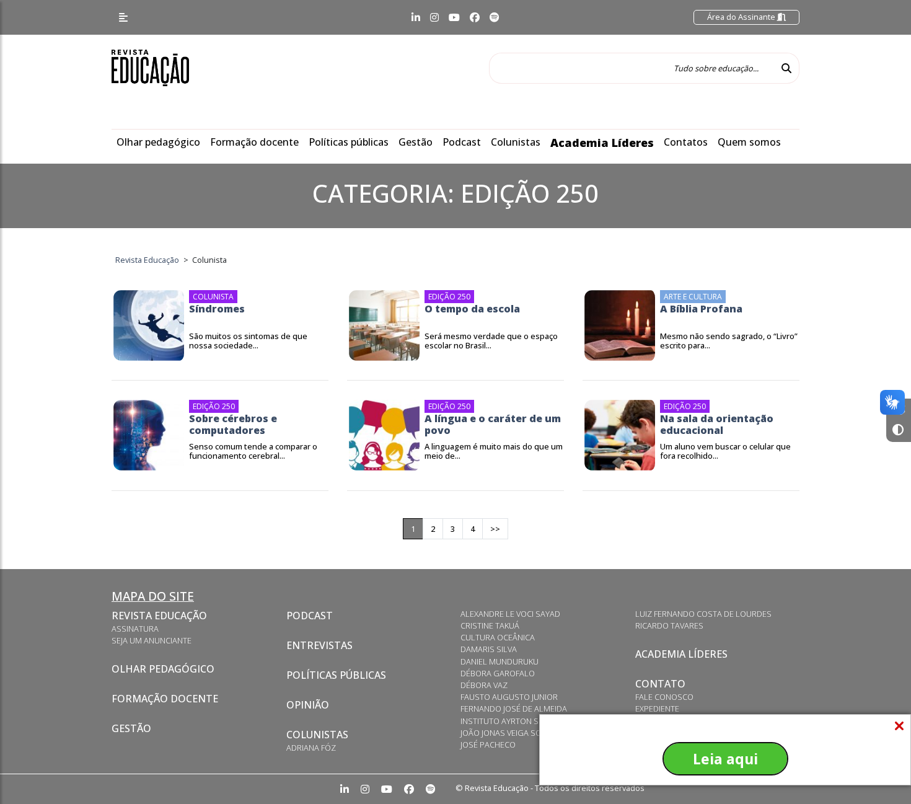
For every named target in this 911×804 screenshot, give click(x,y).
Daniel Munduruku (499, 661)
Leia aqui (725, 759)
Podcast (461, 142)
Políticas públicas (349, 142)
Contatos (686, 142)
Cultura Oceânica (497, 637)
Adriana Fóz (311, 747)
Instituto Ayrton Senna (509, 721)
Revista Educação (159, 615)
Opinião (307, 705)
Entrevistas (319, 645)
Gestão (415, 142)
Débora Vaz (484, 685)
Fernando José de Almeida (513, 708)
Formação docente (254, 142)
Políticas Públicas (336, 675)
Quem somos (749, 142)
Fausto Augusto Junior (509, 696)
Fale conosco (664, 696)
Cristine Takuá (489, 625)
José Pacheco (488, 744)
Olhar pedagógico (158, 142)
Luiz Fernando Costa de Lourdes (703, 613)
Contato (660, 684)
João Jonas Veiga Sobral (510, 732)
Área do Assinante (742, 16)
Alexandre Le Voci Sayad (510, 613)
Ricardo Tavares (669, 625)
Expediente (657, 708)
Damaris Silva (488, 649)
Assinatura (135, 628)
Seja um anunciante (151, 640)
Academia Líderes (602, 142)
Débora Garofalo (497, 673)
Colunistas (515, 142)
